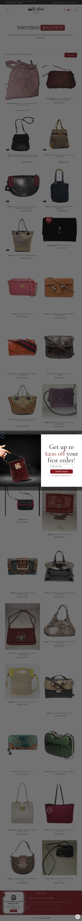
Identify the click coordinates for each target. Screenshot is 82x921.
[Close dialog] (2, 436)
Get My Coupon (61, 471)
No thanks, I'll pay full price (61, 476)
